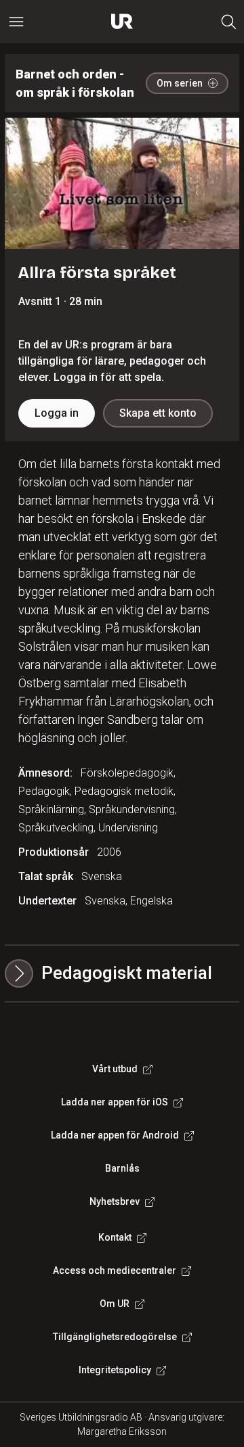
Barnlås (122, 1168)
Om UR (114, 1303)
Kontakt (114, 1237)
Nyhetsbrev (114, 1201)
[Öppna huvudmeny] (16, 22)
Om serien (180, 83)
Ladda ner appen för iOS (114, 1102)
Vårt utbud (115, 1068)
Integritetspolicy (115, 1369)
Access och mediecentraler (114, 1270)
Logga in (57, 413)
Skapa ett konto (158, 413)
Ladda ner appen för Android (115, 1135)
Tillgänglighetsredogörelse (115, 1336)
